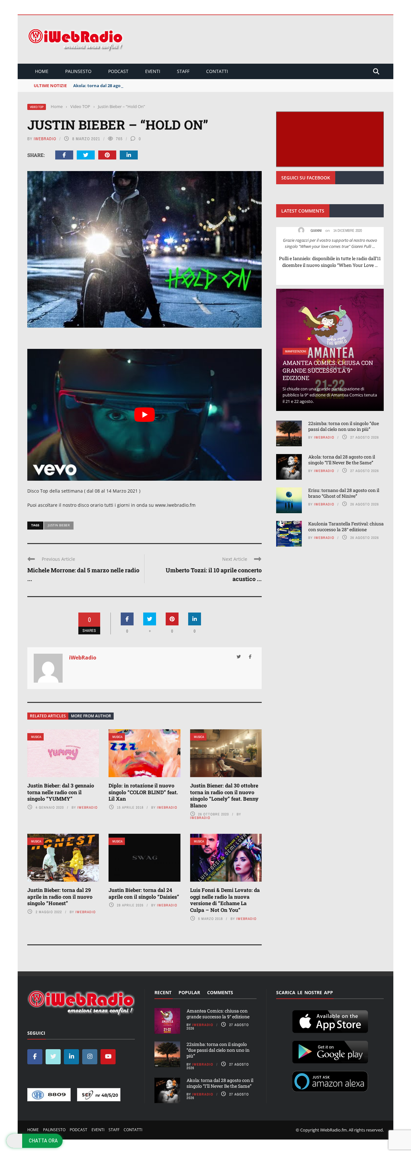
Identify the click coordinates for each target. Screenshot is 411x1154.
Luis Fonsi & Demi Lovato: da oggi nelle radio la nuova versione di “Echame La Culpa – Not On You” (225, 899)
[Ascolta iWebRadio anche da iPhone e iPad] (330, 1020)
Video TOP (36, 107)
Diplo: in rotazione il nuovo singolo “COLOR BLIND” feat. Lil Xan (143, 792)
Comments (220, 992)
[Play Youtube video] (144, 415)
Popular (189, 992)
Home (41, 71)
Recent (162, 992)
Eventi (152, 71)
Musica (36, 737)
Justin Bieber (59, 525)
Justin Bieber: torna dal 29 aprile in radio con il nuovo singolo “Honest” (59, 896)
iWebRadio (45, 138)
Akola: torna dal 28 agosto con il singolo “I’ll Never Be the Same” (139, 85)
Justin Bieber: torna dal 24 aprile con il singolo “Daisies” (144, 893)
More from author (91, 716)
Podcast (118, 71)
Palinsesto (78, 71)
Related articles (48, 716)
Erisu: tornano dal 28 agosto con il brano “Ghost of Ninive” (343, 493)
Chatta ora (43, 1140)
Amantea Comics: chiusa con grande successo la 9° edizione (328, 370)
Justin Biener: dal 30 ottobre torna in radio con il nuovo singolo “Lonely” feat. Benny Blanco (224, 795)
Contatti (217, 71)
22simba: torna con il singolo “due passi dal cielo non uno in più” (343, 426)
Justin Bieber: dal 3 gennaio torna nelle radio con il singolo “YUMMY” (60, 792)
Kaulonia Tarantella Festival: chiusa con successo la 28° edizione (346, 526)
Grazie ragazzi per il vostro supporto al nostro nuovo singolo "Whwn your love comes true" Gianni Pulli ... (330, 243)
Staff (183, 71)
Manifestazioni (295, 351)
